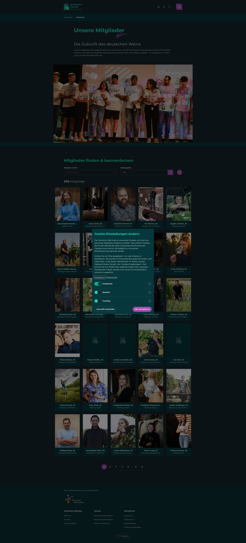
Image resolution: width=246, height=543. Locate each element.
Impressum (99, 277)
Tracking (106, 301)
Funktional (107, 284)
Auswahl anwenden (105, 309)
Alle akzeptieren (142, 309)
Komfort (106, 292)
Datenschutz (111, 277)
